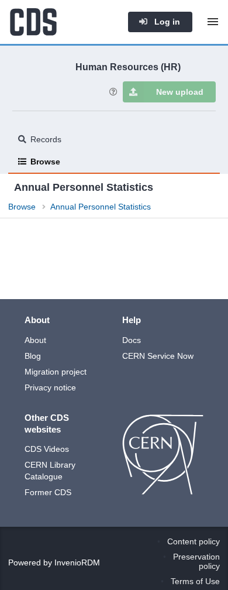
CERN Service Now (158, 356)
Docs (131, 340)
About (35, 340)
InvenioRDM (77, 562)
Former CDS (48, 492)
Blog (33, 356)
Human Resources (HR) (128, 66)
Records (45, 139)
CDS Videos (47, 449)
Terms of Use (195, 581)
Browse (45, 161)
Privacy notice (50, 387)
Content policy (193, 541)
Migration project (56, 371)
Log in (166, 21)
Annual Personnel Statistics (100, 207)
